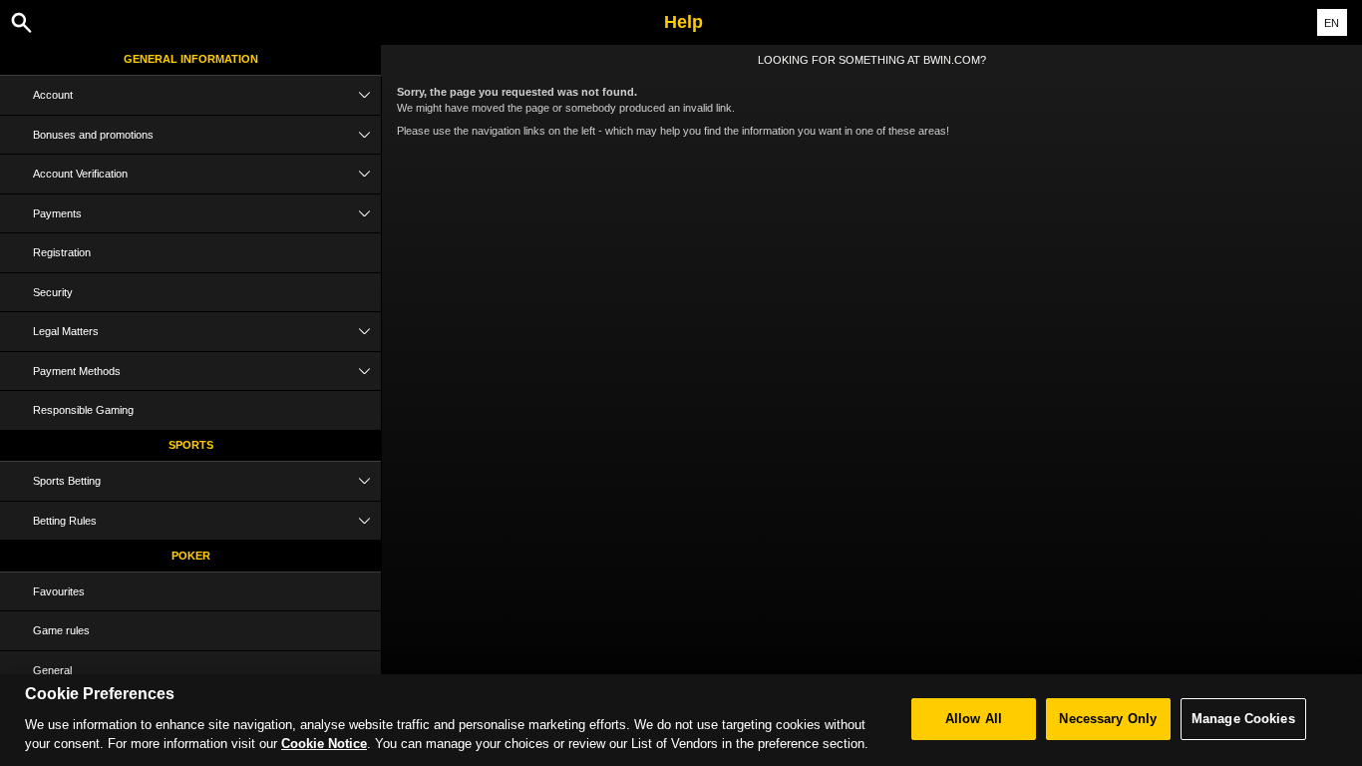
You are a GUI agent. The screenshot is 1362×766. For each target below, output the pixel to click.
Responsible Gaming (83, 410)
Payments (57, 213)
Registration (62, 252)
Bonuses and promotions (93, 135)
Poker (190, 556)
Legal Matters (66, 331)
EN (1331, 23)
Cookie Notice (324, 743)
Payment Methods (77, 371)
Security (53, 292)
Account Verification (80, 174)
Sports (191, 445)
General (52, 670)
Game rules (61, 630)
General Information (191, 59)
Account (53, 95)
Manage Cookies (1243, 718)
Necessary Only (1108, 718)
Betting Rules (65, 521)
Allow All (973, 718)
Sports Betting (67, 481)
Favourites (59, 591)
